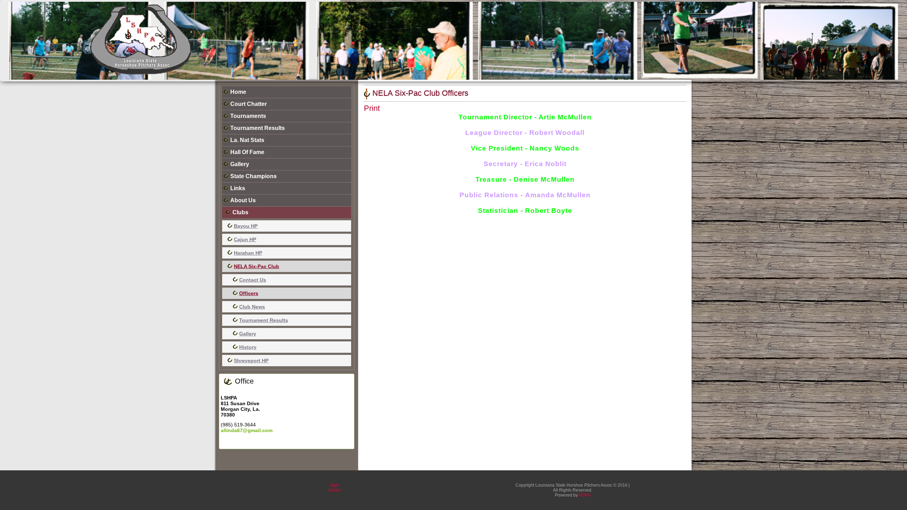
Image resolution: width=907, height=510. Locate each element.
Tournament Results (257, 128)
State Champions (253, 176)
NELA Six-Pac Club (256, 266)
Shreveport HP (251, 360)
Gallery (239, 164)
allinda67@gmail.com (246, 430)
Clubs (240, 212)
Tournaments (248, 116)
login (334, 485)
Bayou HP (246, 226)
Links (237, 188)
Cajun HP (245, 239)
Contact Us (252, 280)
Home (238, 92)
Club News (252, 307)
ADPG (585, 495)
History (248, 347)
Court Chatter (248, 104)
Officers (248, 293)
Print (372, 108)
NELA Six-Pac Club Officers (420, 93)
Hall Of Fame (247, 152)
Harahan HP (248, 253)
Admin (334, 490)
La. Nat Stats (247, 140)
